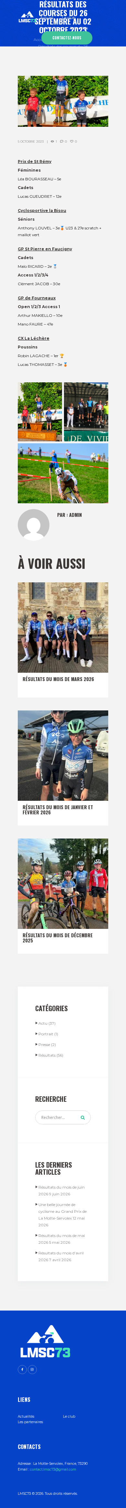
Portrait (45, 1033)
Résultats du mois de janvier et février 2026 (58, 810)
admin (75, 514)
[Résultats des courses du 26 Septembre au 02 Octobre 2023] (63, 101)
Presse (44, 1044)
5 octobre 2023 (31, 141)
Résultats (47, 1055)
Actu (42, 1023)
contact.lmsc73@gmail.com (53, 1469)
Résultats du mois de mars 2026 (58, 679)
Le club (69, 1416)
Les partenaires (30, 1422)
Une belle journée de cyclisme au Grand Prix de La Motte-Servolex (62, 1211)
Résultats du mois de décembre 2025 (58, 938)
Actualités (26, 1416)
